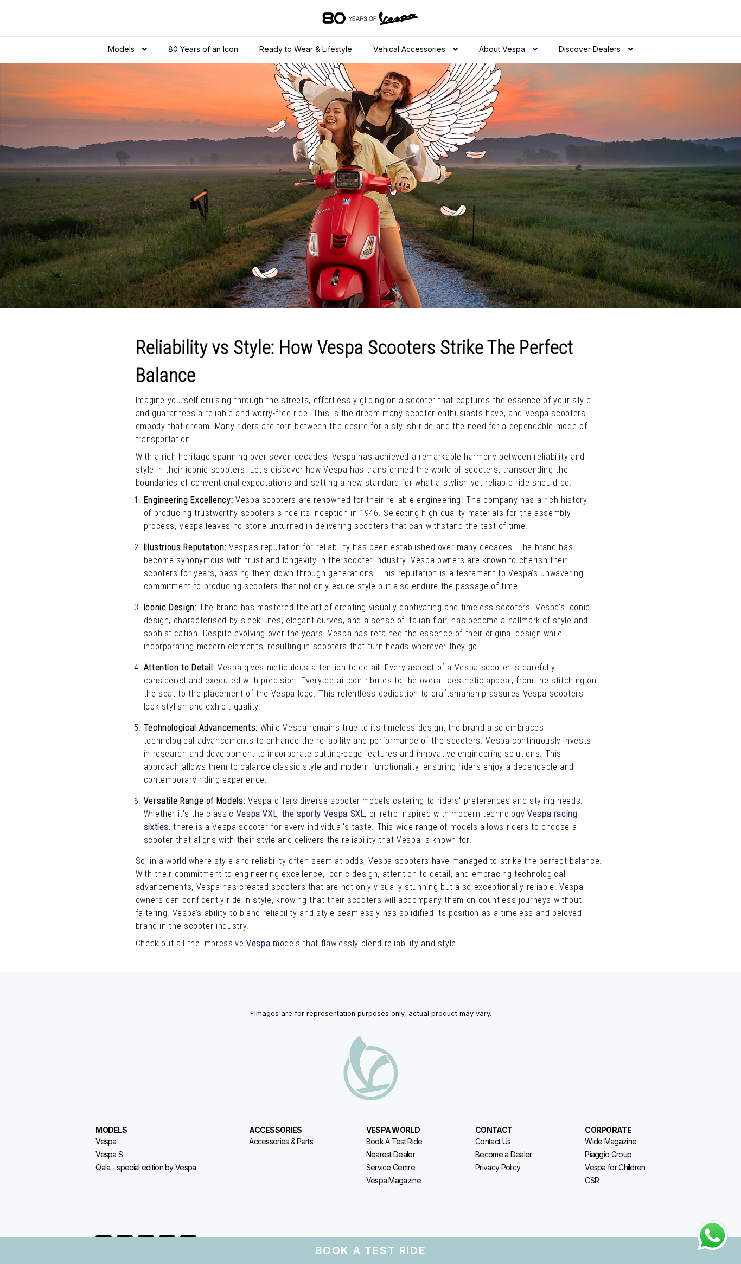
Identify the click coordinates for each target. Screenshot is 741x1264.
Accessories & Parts (281, 1141)
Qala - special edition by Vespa (145, 1167)
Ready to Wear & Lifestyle (305, 49)
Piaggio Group (608, 1154)
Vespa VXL (257, 814)
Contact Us (492, 1141)
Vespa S (109, 1154)
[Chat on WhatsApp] (712, 1235)
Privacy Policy (497, 1167)
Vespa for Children (615, 1167)
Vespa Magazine (393, 1180)
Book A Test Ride (394, 1141)
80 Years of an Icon (203, 49)
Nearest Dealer (390, 1154)
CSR (592, 1180)
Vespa (106, 1141)
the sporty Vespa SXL (323, 814)
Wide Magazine (610, 1141)
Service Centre (390, 1167)
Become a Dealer (503, 1154)
